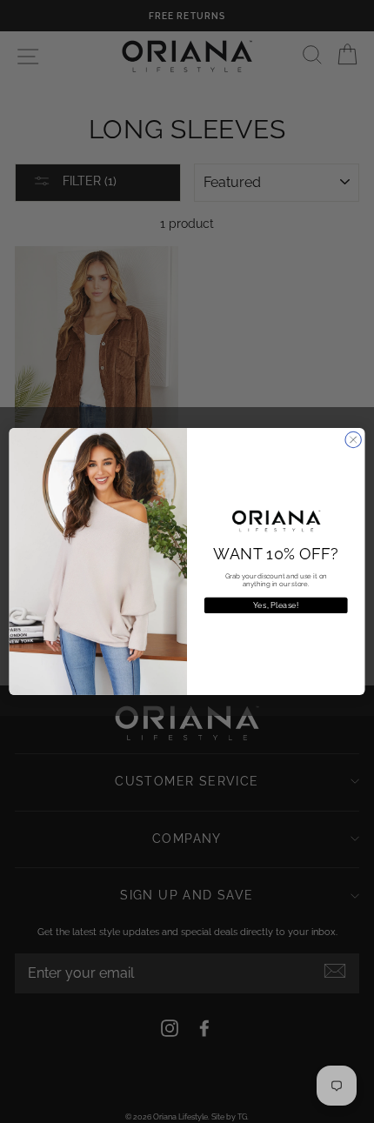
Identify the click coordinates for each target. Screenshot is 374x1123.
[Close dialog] (353, 439)
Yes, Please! (276, 605)
